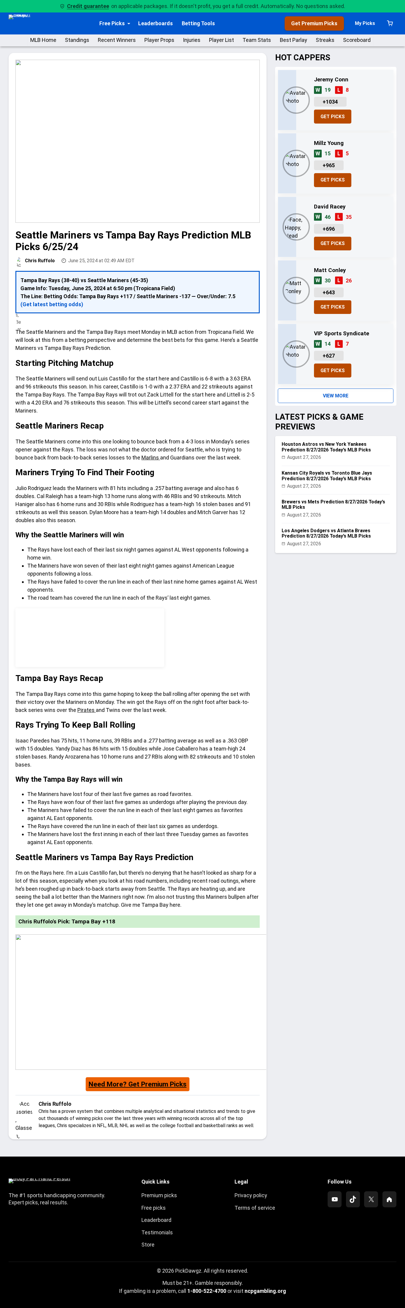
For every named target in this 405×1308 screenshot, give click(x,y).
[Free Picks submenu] (128, 23)
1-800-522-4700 (206, 1291)
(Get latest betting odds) (51, 304)
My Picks (365, 23)
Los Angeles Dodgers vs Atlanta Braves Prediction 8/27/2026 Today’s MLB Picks (326, 533)
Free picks (153, 1208)
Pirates (86, 710)
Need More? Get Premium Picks (137, 1084)
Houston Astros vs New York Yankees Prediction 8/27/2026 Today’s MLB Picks (326, 447)
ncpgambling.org (265, 1291)
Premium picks (159, 1195)
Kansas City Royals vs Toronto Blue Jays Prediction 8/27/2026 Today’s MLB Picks (327, 475)
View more (335, 396)
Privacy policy (251, 1195)
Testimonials (157, 1232)
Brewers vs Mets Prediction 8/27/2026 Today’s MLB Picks (333, 504)
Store (147, 1244)
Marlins (150, 457)
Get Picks (333, 116)
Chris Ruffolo (40, 260)
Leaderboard (156, 1220)
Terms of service (255, 1208)
